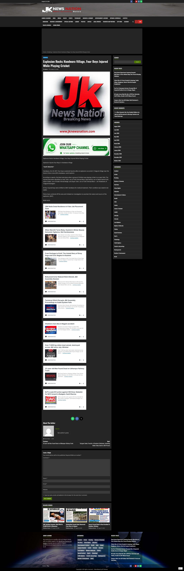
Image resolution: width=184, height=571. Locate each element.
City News (119, 22)
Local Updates (97, 22)
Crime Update (56, 25)
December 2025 (118, 154)
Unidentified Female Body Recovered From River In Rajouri (75, 525)
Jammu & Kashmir (46, 18)
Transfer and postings (109, 22)
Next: (95, 443)
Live (140, 21)
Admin (46, 69)
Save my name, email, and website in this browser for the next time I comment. (66, 495)
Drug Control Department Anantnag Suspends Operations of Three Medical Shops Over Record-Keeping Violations (127, 74)
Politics (83, 22)
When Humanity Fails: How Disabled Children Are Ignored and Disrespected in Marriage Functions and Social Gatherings (127, 114)
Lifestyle (125, 18)
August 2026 (117, 126)
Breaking (45, 57)
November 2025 (118, 157)
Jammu (116, 205)
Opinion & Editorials (115, 18)
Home (44, 566)
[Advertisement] (92, 40)
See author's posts (63, 433)
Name (45, 478)
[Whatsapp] (141, 1)
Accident (126, 22)
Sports (70, 18)
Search (116, 58)
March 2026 (117, 143)
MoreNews (97, 569)
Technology (78, 18)
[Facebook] (131, 1)
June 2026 (116, 133)
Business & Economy (88, 18)
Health (65, 18)
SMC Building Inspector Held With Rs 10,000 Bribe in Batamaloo (53, 525)
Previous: (58, 442)
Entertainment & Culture (101, 18)
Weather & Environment (56, 22)
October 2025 (117, 161)
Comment (46, 458)
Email (45, 484)
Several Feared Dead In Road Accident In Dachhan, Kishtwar (99, 525)
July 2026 (116, 130)
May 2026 (116, 137)
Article (89, 22)
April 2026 (116, 140)
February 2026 (117, 147)
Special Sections (68, 22)
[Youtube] (136, 1)
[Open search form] (133, 21)
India (54, 18)
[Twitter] (134, 1)
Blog (48, 566)
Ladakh (77, 22)
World (59, 18)
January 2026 (117, 150)
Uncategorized (117, 250)
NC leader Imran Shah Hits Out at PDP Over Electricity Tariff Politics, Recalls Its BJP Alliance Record (126, 95)
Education (45, 22)
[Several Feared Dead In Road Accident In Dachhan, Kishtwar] (99, 515)
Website (45, 489)
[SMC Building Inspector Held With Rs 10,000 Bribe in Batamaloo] (53, 515)
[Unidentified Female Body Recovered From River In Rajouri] (76, 515)
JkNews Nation (47, 528)
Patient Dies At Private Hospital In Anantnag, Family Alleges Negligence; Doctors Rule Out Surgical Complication (126, 82)
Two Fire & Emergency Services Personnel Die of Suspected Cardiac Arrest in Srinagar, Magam (125, 89)
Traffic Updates (47, 25)
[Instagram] (139, 1)
